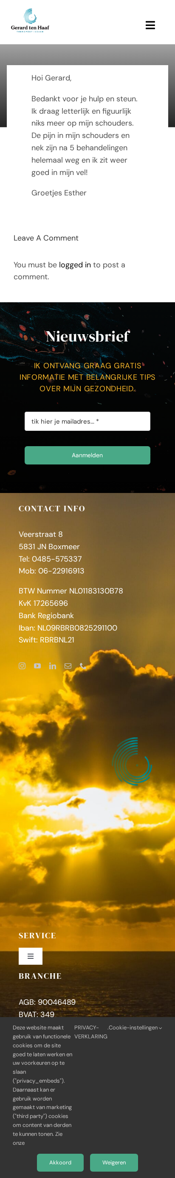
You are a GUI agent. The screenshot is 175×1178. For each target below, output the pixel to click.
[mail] (68, 665)
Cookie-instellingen (134, 1027)
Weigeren (114, 1162)
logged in (75, 265)
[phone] (83, 665)
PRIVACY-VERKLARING (90, 1032)
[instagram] (22, 665)
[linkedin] (52, 665)
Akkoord (60, 1162)
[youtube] (37, 665)
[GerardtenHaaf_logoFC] (30, 12)
